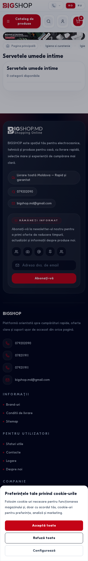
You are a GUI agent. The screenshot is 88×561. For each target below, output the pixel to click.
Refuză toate (44, 538)
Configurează (44, 551)
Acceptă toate (44, 525)
